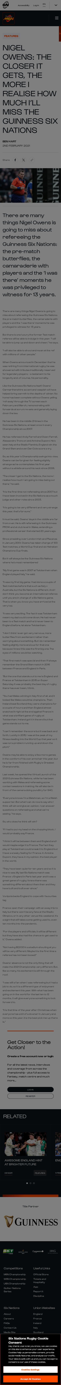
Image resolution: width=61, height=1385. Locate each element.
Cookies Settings (30, 1369)
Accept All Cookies (30, 1379)
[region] (30, 1359)
